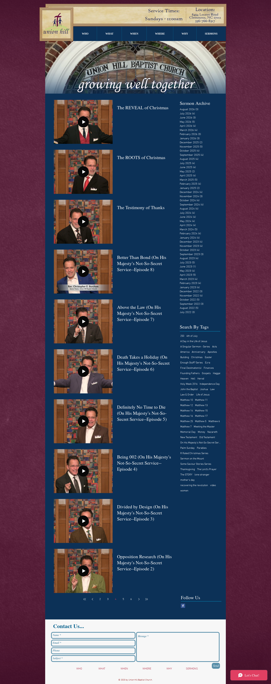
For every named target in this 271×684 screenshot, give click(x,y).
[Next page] (139, 599)
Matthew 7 (186, 426)
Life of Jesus (203, 394)
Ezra (207, 362)
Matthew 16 (186, 416)
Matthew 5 (200, 421)
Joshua (204, 389)
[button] (85, 33)
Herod (200, 378)
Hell (193, 378)
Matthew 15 (201, 410)
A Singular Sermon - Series (195, 346)
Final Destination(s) (190, 368)
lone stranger (201, 474)
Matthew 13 (201, 405)
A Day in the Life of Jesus (193, 341)
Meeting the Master (204, 426)
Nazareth (212, 432)
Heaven (184, 378)
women (184, 490)
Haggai (216, 373)
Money (201, 432)
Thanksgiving (187, 469)
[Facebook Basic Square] (183, 606)
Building (184, 357)
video (213, 485)
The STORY (186, 474)
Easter (208, 357)
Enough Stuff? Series (191, 362)
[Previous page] (92, 599)
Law (212, 389)
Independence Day (210, 384)
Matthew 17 (201, 416)
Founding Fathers (190, 373)
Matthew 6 (214, 421)
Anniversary (198, 352)
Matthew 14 (186, 410)
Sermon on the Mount (192, 458)
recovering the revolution (194, 485)
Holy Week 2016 (188, 384)
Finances (209, 368)
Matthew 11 (201, 400)
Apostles (212, 352)
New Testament (188, 437)
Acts (214, 346)
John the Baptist (189, 389)
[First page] (84, 599)
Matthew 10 (186, 400)
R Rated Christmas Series (194, 453)
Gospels (206, 373)
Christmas (197, 357)
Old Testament (207, 437)
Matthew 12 (186, 405)
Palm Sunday (187, 448)
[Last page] (146, 599)
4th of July (192, 336)
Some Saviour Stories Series (195, 464)
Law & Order (187, 394)
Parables (202, 448)
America (185, 352)
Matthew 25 (186, 421)
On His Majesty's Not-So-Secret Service (200, 442)
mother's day (187, 480)
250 (182, 336)
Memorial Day (188, 432)
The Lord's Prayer (207, 469)
